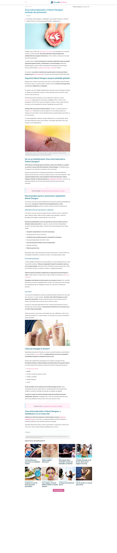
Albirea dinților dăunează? (47, 461)
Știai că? (78, 481)
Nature (31, 111)
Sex (60, 458)
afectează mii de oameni (46, 51)
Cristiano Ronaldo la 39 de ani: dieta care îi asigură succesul (83, 461)
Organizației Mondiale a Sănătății (47, 67)
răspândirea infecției (55, 179)
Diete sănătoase (29, 481)
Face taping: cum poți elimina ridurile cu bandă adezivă (50, 484)
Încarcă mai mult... (58, 490)
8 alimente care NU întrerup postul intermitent (31, 484)
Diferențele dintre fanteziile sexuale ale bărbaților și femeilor (66, 461)
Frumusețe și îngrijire (47, 458)
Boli (30, 6)
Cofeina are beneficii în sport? (66, 483)
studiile (37, 354)
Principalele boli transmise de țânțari (52, 406)
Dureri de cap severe (32, 368)
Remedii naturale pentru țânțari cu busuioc (53, 191)
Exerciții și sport (29, 458)
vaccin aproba (38, 74)
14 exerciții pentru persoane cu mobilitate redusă (32, 461)
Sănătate (27, 6)
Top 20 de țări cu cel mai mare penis (84, 483)
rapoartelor (28, 100)
